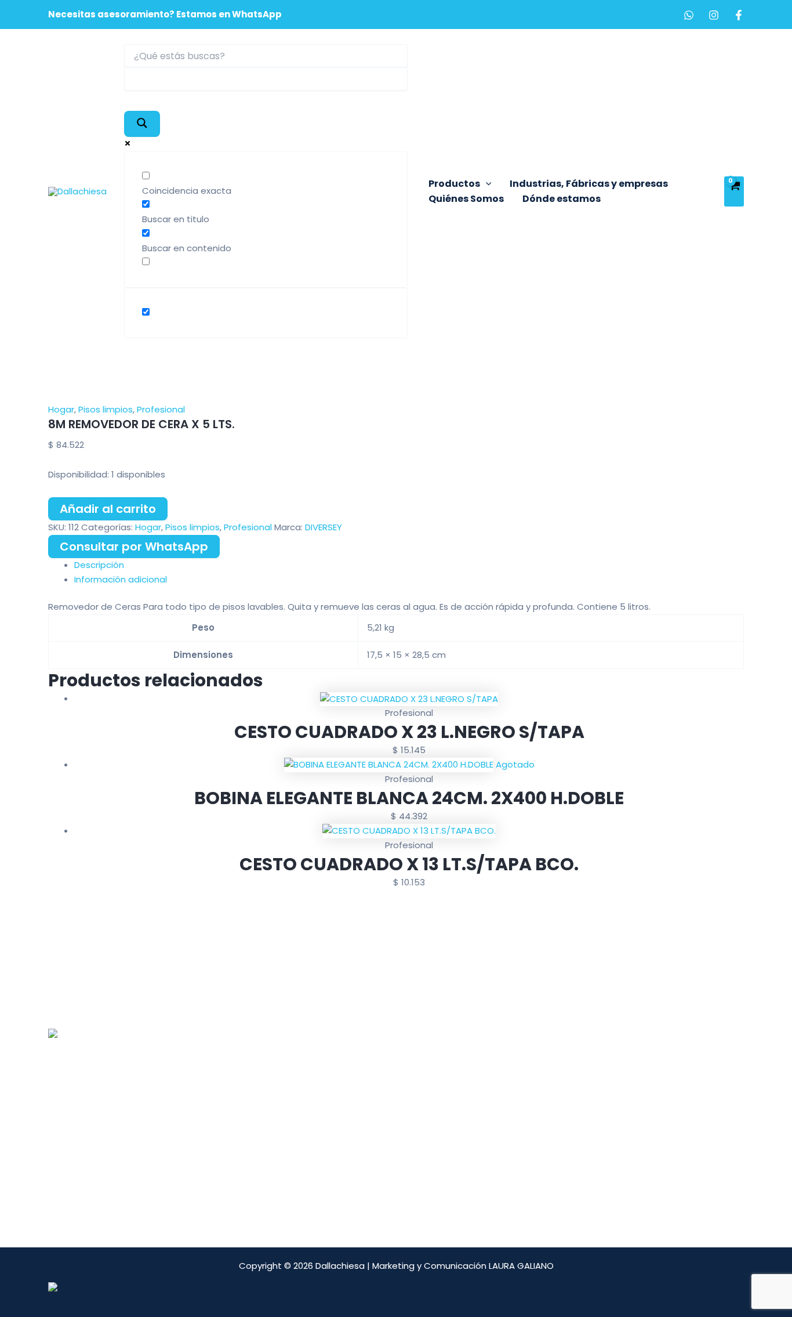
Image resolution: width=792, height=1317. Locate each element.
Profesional (161, 409)
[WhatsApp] (689, 15)
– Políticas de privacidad (343, 1133)
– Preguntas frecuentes (341, 1090)
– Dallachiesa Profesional (344, 1047)
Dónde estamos (561, 198)
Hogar (61, 409)
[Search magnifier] (142, 124)
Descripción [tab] (99, 565)
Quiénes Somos (466, 198)
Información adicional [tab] (120, 579)
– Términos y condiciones (344, 1104)
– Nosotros (313, 1033)
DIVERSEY (323, 527)
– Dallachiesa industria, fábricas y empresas (384, 1076)
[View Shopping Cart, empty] (734, 191)
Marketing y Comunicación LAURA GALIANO (463, 1266)
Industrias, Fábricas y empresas (589, 183)
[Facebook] (738, 15)
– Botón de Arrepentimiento (351, 1119)
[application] (486, 183)
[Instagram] (714, 15)
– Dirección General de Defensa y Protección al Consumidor (391, 1155)
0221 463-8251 (114, 1092)
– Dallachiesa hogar (332, 1061)
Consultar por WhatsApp (134, 546)
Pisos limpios (105, 409)
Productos (454, 183)
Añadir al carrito (108, 509)
